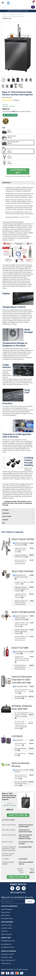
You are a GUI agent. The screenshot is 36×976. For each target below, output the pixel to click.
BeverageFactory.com (8, 941)
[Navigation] (3, 2)
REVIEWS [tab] (5, 519)
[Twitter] (18, 888)
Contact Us (4, 931)
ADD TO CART (17, 815)
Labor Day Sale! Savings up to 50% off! (18, 11)
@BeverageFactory (18, 892)
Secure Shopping (6, 909)
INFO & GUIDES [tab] (7, 516)
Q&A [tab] (4, 523)
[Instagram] (24, 888)
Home (4, 14)
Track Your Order (6, 925)
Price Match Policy (7, 918)
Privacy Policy (5, 912)
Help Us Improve (6, 934)
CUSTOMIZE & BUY (18, 171)
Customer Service (6, 928)
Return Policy (5, 915)
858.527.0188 (8, 957)
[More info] (25, 545)
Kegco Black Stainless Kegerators (13, 16)
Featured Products (15, 14)
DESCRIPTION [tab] (7, 182)
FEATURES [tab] (6, 510)
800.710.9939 (9, 954)
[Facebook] (12, 888)
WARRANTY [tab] (6, 513)
